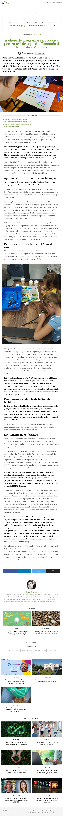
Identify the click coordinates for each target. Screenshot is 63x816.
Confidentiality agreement (51, 811)
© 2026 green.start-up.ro (10, 811)
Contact (54, 812)
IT (12, 650)
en (47, 3)
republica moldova (52, 650)
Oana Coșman (27, 53)
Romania (17, 650)
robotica (23, 650)
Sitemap (43, 812)
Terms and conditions (33, 812)
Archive (49, 812)
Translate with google (17, 26)
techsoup (37, 650)
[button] (51, 2)
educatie (8, 650)
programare (30, 650)
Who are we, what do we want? (34, 811)
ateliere (44, 650)
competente (31, 654)
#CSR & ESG (37, 34)
